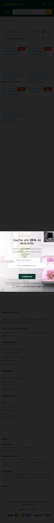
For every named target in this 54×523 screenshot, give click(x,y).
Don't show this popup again (28, 286)
